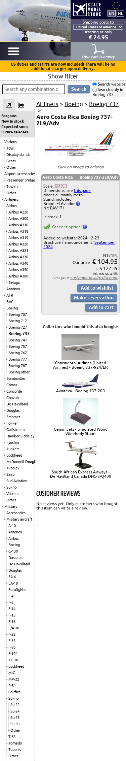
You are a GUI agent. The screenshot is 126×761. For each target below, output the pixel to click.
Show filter (63, 76)
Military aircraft (19, 519)
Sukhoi (11, 487)
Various (10, 142)
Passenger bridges (21, 180)
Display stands (18, 155)
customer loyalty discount (94, 277)
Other (11, 167)
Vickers (12, 494)
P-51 (12, 686)
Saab (10, 474)
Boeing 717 (17, 321)
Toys (10, 148)
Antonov (13, 289)
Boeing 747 (17, 340)
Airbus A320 (18, 244)
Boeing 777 (17, 359)
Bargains (8, 116)
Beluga (14, 282)
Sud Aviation (16, 481)
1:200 (61, 186)
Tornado (15, 743)
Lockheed (14, 455)
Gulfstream (15, 430)
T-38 (11, 737)
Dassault (15, 558)
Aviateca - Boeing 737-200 (80, 391)
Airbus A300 (18, 219)
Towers (12, 187)
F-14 (11, 609)
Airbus (11, 206)
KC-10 (13, 660)
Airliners (11, 199)
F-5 (10, 602)
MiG (11, 673)
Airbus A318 (18, 231)
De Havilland (17, 404)
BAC (9, 302)
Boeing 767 (17, 353)
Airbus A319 (18, 238)
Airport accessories (20, 174)
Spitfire (14, 692)
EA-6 (12, 577)
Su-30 (14, 724)
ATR (9, 295)
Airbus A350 (18, 270)
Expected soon (14, 127)
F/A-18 (13, 628)
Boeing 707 (17, 314)
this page (82, 190)
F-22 (11, 634)
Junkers (12, 449)
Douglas (13, 410)
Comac (11, 385)
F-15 (11, 615)
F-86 (11, 647)
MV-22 (13, 679)
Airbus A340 (18, 263)
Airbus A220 (18, 212)
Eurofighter (17, 590)
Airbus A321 (18, 251)
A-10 (12, 526)
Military (10, 506)
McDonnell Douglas (22, 462)
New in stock (12, 121)
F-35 (11, 641)
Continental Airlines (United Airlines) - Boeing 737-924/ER (80, 365)
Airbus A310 (18, 225)
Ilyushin (12, 442)
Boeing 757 (17, 346)
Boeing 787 (17, 366)
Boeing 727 (17, 327)
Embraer (13, 417)
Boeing (12, 308)
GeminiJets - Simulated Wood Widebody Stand (81, 431)
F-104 (12, 654)
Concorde (14, 391)
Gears (11, 161)
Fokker (12, 423)
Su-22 (14, 705)
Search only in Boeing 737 (107, 92)
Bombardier (16, 378)
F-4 (10, 596)
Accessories (16, 513)
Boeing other (19, 372)
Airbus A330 (18, 257)
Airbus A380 (18, 276)
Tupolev (12, 468)
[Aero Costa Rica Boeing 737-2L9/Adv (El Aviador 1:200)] (81, 155)
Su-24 (14, 711)
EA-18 (13, 583)
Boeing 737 (19, 333)
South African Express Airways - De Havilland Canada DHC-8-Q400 (80, 474)
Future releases (14, 132)
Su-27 (14, 718)
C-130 (13, 551)
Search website (111, 84)
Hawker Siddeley (20, 436)
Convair (12, 398)
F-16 (11, 622)
